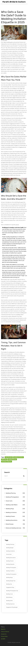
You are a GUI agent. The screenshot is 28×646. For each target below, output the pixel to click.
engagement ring (10, 587)
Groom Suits (15, 501)
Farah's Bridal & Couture (14, 2)
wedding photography (11, 567)
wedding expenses (10, 603)
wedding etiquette (10, 564)
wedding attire (9, 600)
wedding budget (9, 547)
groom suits (9, 554)
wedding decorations (11, 557)
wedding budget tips (10, 580)
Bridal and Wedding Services (15, 528)
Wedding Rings (15, 508)
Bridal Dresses (15, 524)
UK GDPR (3, 639)
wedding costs (9, 594)
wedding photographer (11, 574)
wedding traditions (10, 570)
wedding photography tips (12, 590)
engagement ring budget (12, 607)
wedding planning (12, 459)
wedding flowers (10, 560)
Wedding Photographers (15, 497)
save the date (8, 457)
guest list (4, 459)
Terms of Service (5, 631)
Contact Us (3, 634)
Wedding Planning (15, 493)
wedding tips (9, 584)
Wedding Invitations (15, 512)
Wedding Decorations (15, 520)
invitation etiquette (6, 461)
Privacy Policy (4, 636)
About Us (3, 629)
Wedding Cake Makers (15, 504)
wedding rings (9, 577)
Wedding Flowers (15, 516)
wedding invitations (18, 457)
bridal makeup (9, 597)
